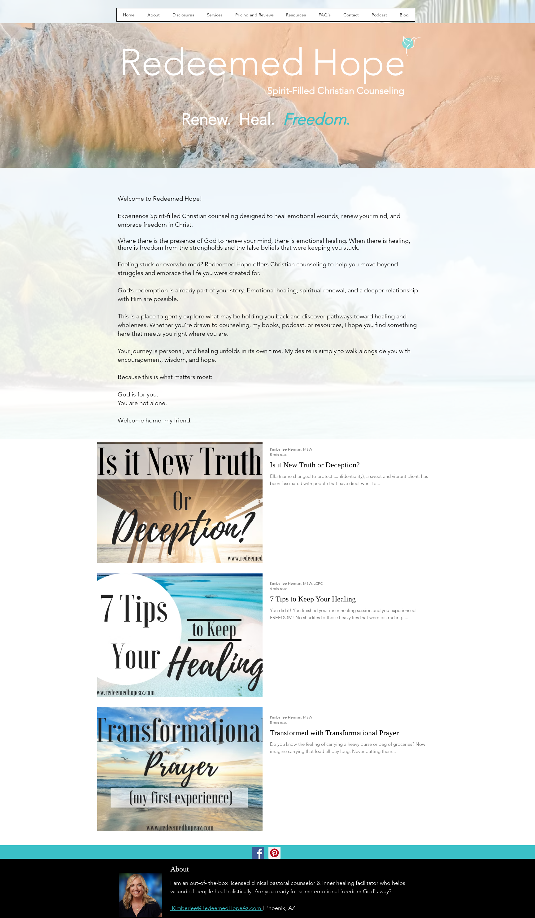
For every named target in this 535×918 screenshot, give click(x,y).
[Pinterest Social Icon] (274, 853)
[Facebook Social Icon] (258, 853)
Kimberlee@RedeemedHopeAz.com (216, 908)
